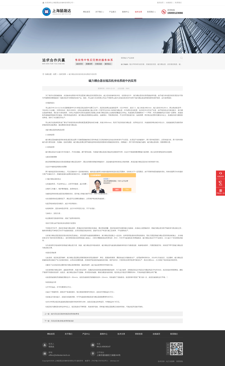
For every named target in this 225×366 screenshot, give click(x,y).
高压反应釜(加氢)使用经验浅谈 (62, 321)
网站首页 (86, 12)
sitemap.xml (114, 361)
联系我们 (178, 3)
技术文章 (138, 12)
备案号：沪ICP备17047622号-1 (96, 361)
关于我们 (98, 12)
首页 (54, 74)
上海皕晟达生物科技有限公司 (62, 3)
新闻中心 (125, 12)
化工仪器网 (170, 361)
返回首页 (160, 3)
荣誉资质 (139, 334)
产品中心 (86, 334)
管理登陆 (179, 361)
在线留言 (169, 3)
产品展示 (112, 12)
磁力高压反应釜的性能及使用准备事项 (65, 314)
